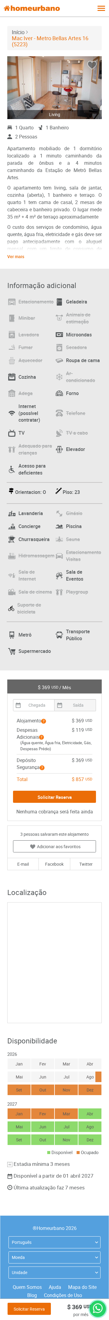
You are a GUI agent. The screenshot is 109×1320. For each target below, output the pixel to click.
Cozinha (27, 377)
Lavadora (28, 334)
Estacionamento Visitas (83, 556)
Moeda (18, 1257)
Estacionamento (36, 301)
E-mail (23, 864)
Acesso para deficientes (32, 469)
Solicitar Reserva (29, 1309)
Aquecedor (30, 360)
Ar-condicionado (80, 377)
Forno (72, 393)
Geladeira (76, 301)
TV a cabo (77, 433)
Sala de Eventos (74, 575)
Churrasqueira (34, 539)
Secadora (76, 347)
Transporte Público (78, 635)
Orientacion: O (30, 492)
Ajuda (55, 1287)
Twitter (86, 864)
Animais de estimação (78, 318)
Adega (25, 393)
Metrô (24, 634)
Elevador (75, 449)
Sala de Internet (27, 575)
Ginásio (74, 513)
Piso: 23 (71, 492)
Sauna (73, 539)
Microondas (79, 334)
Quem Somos (27, 1287)
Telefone (75, 413)
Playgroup (77, 592)
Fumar (25, 347)
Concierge (29, 526)
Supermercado (34, 651)
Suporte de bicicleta (29, 608)
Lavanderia (30, 513)
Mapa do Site (82, 1287)
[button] (43, 721)
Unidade (19, 1272)
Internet (29, 413)
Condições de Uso (63, 1295)
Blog (32, 1295)
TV (21, 433)
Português (21, 1242)
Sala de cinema (35, 592)
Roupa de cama (83, 360)
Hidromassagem (36, 555)
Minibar (26, 318)
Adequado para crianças (35, 449)
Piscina (74, 526)
